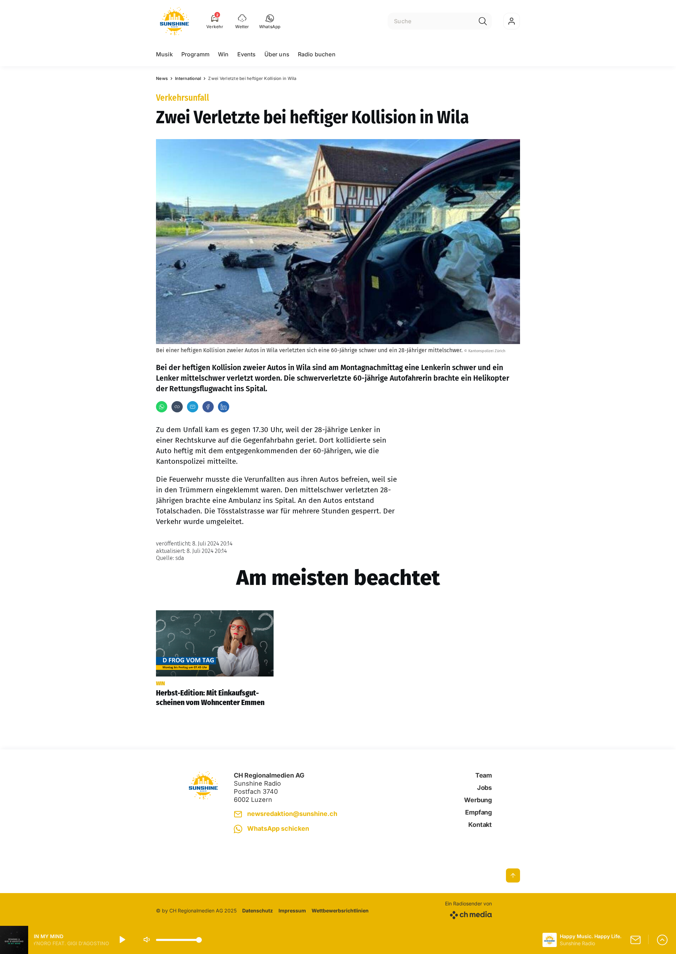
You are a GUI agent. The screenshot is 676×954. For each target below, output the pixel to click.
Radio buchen (317, 54)
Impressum (292, 911)
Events (246, 54)
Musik (164, 54)
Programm (195, 54)
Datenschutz (257, 911)
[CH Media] (468, 914)
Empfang (478, 812)
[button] (270, 21)
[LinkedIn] (223, 406)
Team (483, 775)
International (188, 78)
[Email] (192, 406)
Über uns (276, 54)
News (162, 78)
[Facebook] (208, 406)
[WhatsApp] (161, 406)
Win (223, 54)
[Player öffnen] (662, 940)
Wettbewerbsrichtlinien (340, 911)
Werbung (478, 800)
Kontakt (480, 824)
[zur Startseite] (174, 21)
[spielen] (122, 940)
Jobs (484, 787)
